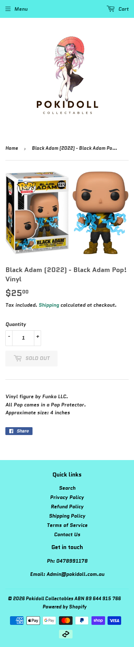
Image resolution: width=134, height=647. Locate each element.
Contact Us (67, 534)
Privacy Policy (67, 497)
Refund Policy (67, 506)
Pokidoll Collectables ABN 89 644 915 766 (73, 598)
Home (11, 148)
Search (67, 488)
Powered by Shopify (64, 606)
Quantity (15, 324)
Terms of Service (67, 525)
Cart (123, 9)
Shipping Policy (67, 515)
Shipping (49, 304)
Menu (21, 9)
